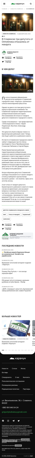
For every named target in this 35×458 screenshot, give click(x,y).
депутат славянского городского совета (16, 210)
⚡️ (16, 254)
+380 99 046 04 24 (10, 407)
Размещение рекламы (10, 385)
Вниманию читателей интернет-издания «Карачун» (16, 263)
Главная (4, 8)
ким (4, 214)
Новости (5, 368)
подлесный (26, 214)
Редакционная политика (10, 389)
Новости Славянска (16, 8)
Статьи (14, 368)
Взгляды (5, 372)
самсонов (6, 219)
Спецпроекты (6, 377)
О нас (17, 377)
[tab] (3, 350)
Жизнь (23, 368)
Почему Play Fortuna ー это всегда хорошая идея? (14, 272)
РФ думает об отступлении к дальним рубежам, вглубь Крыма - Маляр (15, 281)
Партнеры (26, 389)
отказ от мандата (14, 214)
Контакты (26, 377)
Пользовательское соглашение (13, 381)
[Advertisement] (17, 302)
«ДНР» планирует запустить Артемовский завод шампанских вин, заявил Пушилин (17, 290)
